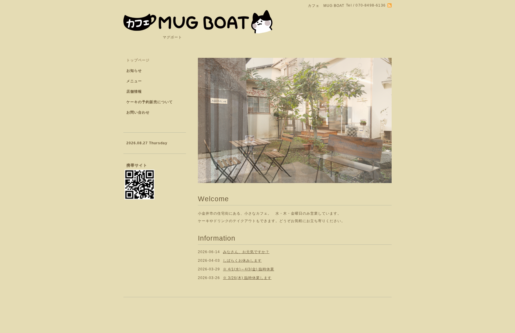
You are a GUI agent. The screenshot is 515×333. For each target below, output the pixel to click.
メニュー (134, 81)
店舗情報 (134, 91)
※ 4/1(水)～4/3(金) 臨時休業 (248, 269)
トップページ (138, 60)
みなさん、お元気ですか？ (246, 252)
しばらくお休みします (242, 260)
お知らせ (134, 71)
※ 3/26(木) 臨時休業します (247, 278)
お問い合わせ (138, 112)
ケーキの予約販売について (149, 102)
